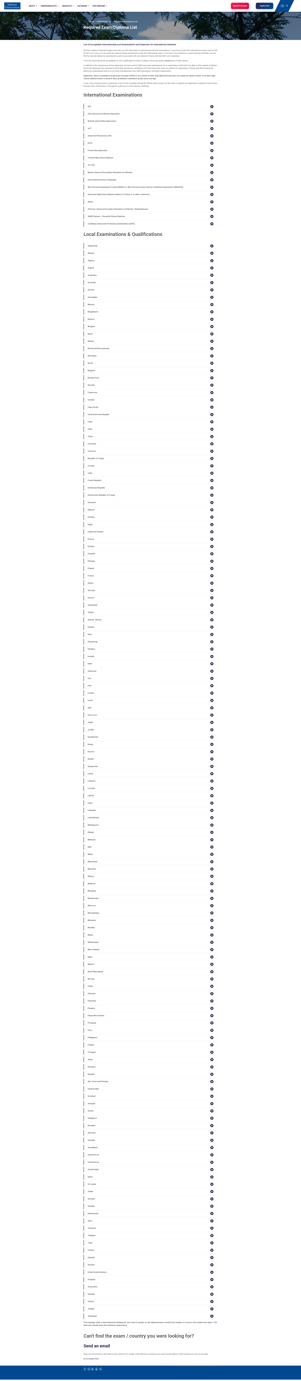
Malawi (91, 832)
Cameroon (92, 392)
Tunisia (91, 1250)
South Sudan (93, 1169)
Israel (90, 700)
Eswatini (91, 554)
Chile (90, 429)
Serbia (90, 1111)
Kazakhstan (93, 737)
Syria (90, 1221)
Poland (91, 1045)
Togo (90, 1243)
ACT (90, 128)
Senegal (91, 1103)
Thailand (91, 1235)
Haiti (90, 634)
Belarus (91, 319)
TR (282, 6)
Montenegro (93, 898)
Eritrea (91, 539)
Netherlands (93, 942)
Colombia (92, 444)
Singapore (92, 1118)
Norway (91, 979)
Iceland (91, 656)
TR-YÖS (91, 165)
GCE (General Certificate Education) (104, 114)
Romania (91, 1067)
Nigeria (91, 964)
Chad (90, 422)
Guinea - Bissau (94, 620)
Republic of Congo (96, 458)
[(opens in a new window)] (84, 1369)
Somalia (91, 1140)
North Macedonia (95, 971)
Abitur (90, 202)
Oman (90, 986)
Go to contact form (91, 1359)
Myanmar (92, 920)
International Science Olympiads (102, 180)
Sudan (90, 1191)
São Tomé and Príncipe (98, 1081)
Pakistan (91, 993)
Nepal (90, 935)
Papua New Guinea (96, 1015)
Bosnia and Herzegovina (98, 348)
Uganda (91, 1257)
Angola (91, 268)
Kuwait (91, 759)
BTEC (90, 143)
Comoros (92, 451)
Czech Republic (94, 480)
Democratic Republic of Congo (101, 495)
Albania (91, 253)
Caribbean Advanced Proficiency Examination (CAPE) (111, 224)
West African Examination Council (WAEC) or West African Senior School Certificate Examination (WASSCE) (135, 187)
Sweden (91, 1206)
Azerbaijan (92, 297)
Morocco (92, 905)
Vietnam (91, 1294)
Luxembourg (93, 817)
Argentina (92, 275)
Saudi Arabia (93, 1089)
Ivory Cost (92, 715)
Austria (91, 290)
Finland (91, 568)
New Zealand (93, 949)
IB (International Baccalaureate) (102, 121)
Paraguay (92, 1023)
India (90, 664)
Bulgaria (91, 370)
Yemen (91, 1301)
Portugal (91, 1052)
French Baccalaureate (97, 150)
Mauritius (92, 869)
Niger (90, 957)
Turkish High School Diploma (100, 158)
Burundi (91, 385)
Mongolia (92, 891)
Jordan (91, 730)
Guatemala (92, 605)
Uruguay (91, 1279)
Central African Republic (98, 414)
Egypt (90, 524)
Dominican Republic (96, 488)
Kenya (90, 744)
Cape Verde (93, 407)
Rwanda (91, 1074)
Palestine (92, 1001)
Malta (90, 854)
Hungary (91, 649)
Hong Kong (92, 642)
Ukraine (91, 1265)
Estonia (91, 546)
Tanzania (92, 1228)
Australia (92, 282)
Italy (89, 708)
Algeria (91, 260)
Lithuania (92, 810)
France (91, 576)
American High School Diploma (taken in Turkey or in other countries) (119, 194)
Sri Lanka (92, 1184)
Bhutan (91, 341)
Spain (90, 1177)
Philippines (92, 1037)
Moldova (91, 883)
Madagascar (93, 825)
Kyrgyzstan (93, 766)
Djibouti (91, 510)
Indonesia (92, 671)
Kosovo (91, 752)
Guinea (91, 612)
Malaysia (91, 840)
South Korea (93, 1162)
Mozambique (93, 913)
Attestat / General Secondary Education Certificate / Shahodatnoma (118, 209)
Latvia (90, 774)
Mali (89, 847)
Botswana (92, 356)
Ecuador (91, 517)
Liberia (91, 795)
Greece (91, 598)
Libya (90, 803)
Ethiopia (91, 561)
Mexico (91, 876)
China (90, 436)
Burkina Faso (93, 378)
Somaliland (92, 1147)
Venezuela (92, 1287)
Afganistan (92, 246)
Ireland (91, 693)
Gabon (90, 583)
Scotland (91, 1096)
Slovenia (91, 1133)
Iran (89, 678)
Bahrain (91, 304)
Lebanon (91, 781)
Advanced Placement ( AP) (100, 136)
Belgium (91, 326)
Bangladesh (93, 312)
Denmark (92, 502)
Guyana (91, 627)
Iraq (89, 686)
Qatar (90, 1059)
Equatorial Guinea (95, 532)
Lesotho (91, 788)
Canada (91, 400)
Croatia (91, 466)
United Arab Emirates (97, 1272)
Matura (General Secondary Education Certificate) (110, 172)
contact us (169, 61)
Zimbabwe (92, 1316)
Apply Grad (264, 6)
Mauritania (92, 862)
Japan (90, 722)
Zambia (91, 1309)
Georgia (91, 590)
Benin (90, 334)
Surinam (91, 1199)
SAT (89, 106)
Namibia (91, 927)
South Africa (93, 1155)
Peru (90, 1030)
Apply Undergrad (240, 6)
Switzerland (93, 1213)
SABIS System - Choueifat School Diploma (106, 216)
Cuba (90, 473)
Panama (91, 1008)
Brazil (90, 363)
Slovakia (91, 1125)
